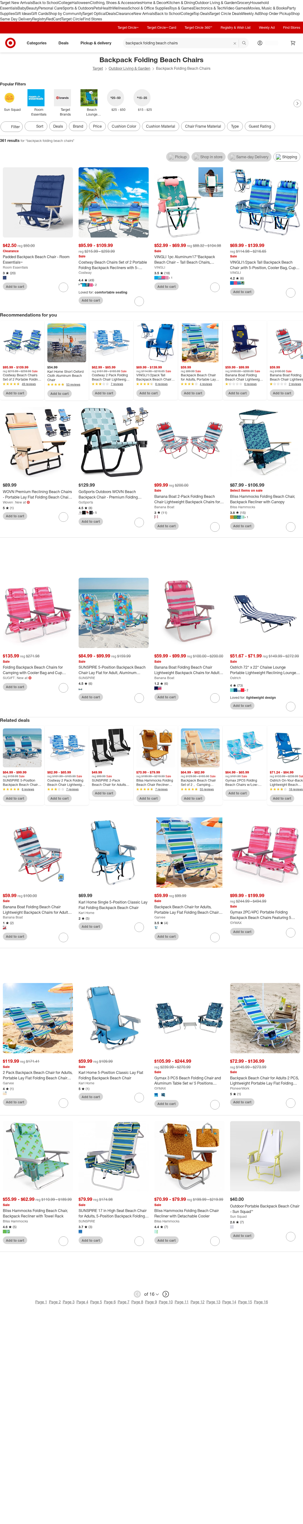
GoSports (86, 502)
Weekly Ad (250, 13)
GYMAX (236, 923)
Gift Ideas (23, 13)
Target (98, 68)
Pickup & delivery (95, 43)
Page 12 (198, 1302)
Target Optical (94, 13)
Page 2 (55, 1302)
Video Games (236, 8)
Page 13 (213, 1302)
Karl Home (86, 913)
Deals (111, 13)
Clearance (125, 13)
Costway (85, 272)
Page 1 (41, 1302)
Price (97, 126)
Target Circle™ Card (161, 27)
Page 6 (110, 1302)
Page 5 (96, 1302)
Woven (8, 502)
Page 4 (82, 1302)
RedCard (53, 19)
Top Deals (201, 13)
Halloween (81, 2)
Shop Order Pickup (275, 13)
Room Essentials (15, 267)
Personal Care (50, 8)
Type (235, 126)
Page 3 (69, 1302)
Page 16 (261, 1302)
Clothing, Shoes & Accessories (116, 2)
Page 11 (182, 1302)
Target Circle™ (128, 27)
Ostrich (235, 678)
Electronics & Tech (209, 8)
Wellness (120, 8)
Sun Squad (238, 1216)
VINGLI (159, 267)
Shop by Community (65, 13)
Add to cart (15, 286)
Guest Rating (260, 126)
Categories (37, 43)
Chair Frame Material (203, 126)
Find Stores (92, 19)
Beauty (32, 8)
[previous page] (137, 1294)
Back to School (45, 2)
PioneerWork (239, 1088)
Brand (78, 126)
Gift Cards (39, 13)
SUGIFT (9, 678)
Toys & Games (181, 8)
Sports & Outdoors (78, 8)
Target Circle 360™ (198, 27)
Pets (97, 8)
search (244, 43)
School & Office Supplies (148, 8)
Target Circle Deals (225, 13)
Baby (22, 8)
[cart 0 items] (293, 43)
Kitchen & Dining (181, 2)
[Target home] (10, 43)
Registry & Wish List (235, 27)
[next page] (165, 1294)
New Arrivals (144, 13)
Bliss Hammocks (242, 507)
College (65, 2)
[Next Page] (297, 103)
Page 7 (123, 1302)
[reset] (235, 43)
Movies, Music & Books (267, 8)
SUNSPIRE (87, 678)
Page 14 (229, 1302)
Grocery (243, 2)
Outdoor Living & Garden (216, 2)
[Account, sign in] (269, 43)
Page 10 (166, 1302)
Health (106, 8)
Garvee (159, 917)
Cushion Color (124, 126)
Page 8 (137, 1302)
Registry (39, 19)
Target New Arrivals (16, 2)
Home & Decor (154, 2)
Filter (15, 126)
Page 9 (151, 1302)
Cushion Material (160, 126)
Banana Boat (164, 507)
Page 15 (245, 1302)
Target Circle (72, 19)
